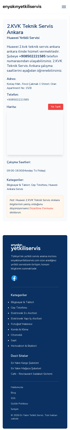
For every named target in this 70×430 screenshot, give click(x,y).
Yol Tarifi (55, 106)
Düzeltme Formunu (41, 208)
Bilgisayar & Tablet (18, 185)
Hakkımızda (17, 387)
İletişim (15, 409)
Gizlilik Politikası (19, 403)
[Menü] (63, 7)
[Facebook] (14, 278)
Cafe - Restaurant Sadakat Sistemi (31, 374)
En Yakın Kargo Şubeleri (25, 363)
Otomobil (16, 335)
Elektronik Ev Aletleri (24, 313)
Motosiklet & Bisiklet (24, 346)
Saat (13, 340)
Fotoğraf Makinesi (21, 324)
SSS (13, 398)
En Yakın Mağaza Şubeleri (26, 368)
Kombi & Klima (19, 329)
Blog (13, 392)
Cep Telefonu (39, 185)
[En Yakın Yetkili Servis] (22, 6)
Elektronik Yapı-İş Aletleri (26, 318)
